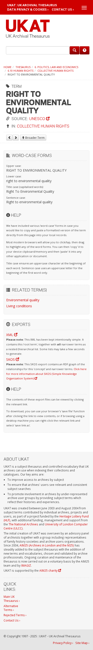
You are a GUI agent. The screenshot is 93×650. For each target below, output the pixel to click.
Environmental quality (22, 300)
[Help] (84, 50)
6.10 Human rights (20, 70)
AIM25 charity (48, 570)
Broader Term (35, 138)
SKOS (11, 359)
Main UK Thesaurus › (12, 599)
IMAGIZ (26, 565)
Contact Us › (63, 9)
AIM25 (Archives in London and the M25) (47, 545)
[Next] (16, 137)
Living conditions (19, 306)
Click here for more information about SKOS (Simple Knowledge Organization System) (46, 373)
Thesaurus (23, 67)
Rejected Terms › (15, 615)
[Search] (74, 50)
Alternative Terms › (11, 608)
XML (10, 334)
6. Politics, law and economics (56, 67)
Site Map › (82, 643)
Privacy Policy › (63, 643)
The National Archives (23, 524)
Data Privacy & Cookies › (28, 9)
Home (7, 67)
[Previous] (9, 137)
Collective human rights (55, 70)
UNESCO (37, 118)
